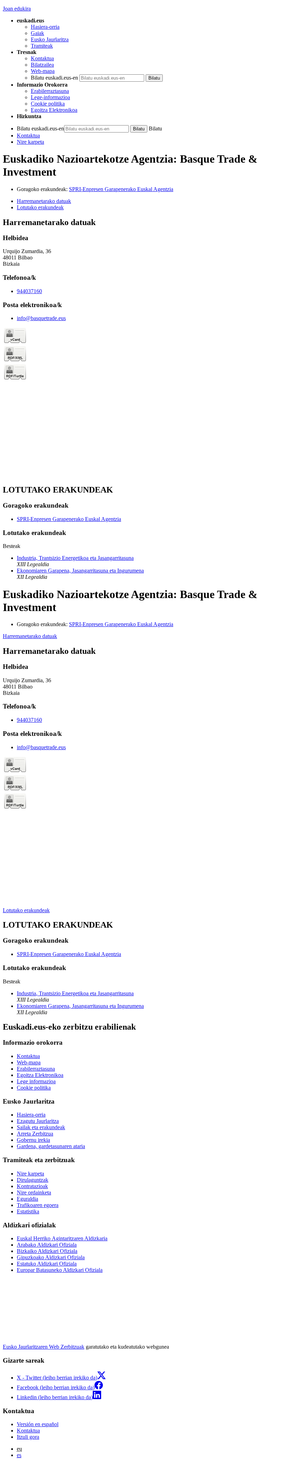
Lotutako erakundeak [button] (40, 207)
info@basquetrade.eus (41, 318)
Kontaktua (42, 58)
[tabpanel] (143, 348)
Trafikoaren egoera (37, 1205)
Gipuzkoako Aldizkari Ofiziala (51, 1257)
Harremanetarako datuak (30, 636)
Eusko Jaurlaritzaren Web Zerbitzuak (43, 1347)
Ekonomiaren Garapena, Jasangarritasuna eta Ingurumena (80, 571)
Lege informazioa (36, 1081)
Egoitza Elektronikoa (54, 110)
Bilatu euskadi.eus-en (54, 78)
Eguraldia (27, 1199)
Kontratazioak (32, 1186)
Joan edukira (17, 9)
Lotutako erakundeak (26, 910)
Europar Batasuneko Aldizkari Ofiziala (60, 1270)
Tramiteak (42, 46)
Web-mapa (43, 71)
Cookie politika (48, 104)
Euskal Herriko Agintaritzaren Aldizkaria (62, 1238)
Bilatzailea (42, 65)
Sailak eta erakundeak (41, 1127)
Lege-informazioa (50, 97)
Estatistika (28, 1211)
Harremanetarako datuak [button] (44, 201)
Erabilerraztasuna (50, 91)
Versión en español (37, 1424)
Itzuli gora (28, 1437)
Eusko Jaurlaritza (50, 39)
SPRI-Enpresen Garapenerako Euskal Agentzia (121, 189)
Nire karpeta (30, 142)
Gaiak (37, 33)
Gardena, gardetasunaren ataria (51, 1146)
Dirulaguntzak (32, 1180)
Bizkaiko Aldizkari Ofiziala (47, 1251)
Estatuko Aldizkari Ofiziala (47, 1264)
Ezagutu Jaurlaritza (38, 1121)
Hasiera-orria (45, 27)
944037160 (29, 291)
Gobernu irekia (33, 1140)
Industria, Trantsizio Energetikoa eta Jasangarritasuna (75, 558)
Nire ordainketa (34, 1192)
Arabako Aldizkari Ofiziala (47, 1245)
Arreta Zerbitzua (35, 1134)
